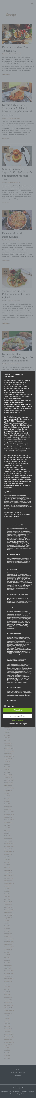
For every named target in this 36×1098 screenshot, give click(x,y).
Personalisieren (18, 720)
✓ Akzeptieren (17, 710)
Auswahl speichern (17, 716)
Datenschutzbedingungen (18, 724)
